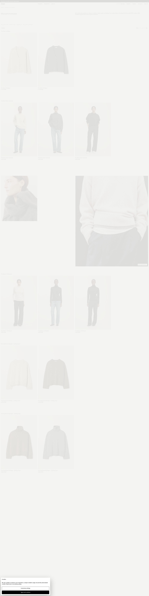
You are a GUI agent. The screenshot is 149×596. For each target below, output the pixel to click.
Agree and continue (25, 592)
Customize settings (25, 588)
